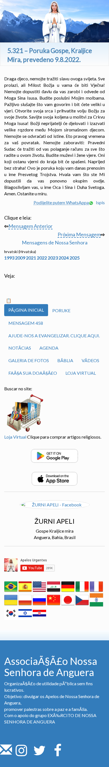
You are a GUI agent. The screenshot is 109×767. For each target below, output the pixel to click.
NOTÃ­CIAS (19, 347)
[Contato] (6, 753)
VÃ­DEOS (90, 360)
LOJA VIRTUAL (80, 373)
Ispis (100, 202)
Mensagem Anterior (30, 226)
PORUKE (61, 310)
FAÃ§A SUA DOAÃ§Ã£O (32, 373)
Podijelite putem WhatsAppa (61, 202)
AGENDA (48, 347)
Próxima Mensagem (79, 234)
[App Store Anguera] (54, 478)
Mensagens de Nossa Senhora (54, 242)
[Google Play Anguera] (54, 455)
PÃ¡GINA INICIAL (26, 309)
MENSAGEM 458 (25, 323)
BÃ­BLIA (65, 360)
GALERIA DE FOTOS (28, 360)
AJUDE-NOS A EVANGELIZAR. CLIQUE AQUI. (54, 335)
